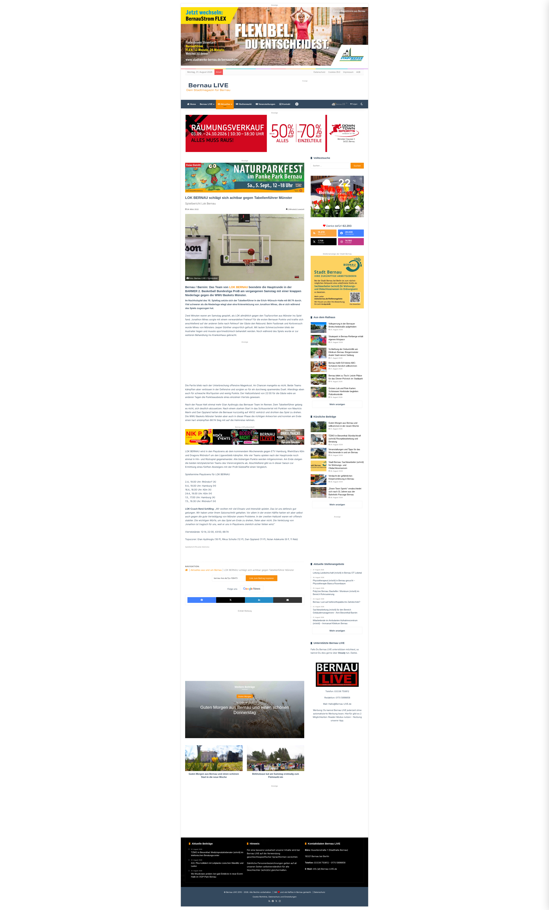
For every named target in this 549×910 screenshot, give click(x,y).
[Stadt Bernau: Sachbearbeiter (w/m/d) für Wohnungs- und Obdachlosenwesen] (318, 466)
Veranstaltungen (266, 104)
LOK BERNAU (238, 287)
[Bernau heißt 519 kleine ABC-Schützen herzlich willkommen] (318, 366)
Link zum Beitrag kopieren (261, 578)
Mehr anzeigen (337, 404)
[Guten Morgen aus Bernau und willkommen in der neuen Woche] (318, 426)
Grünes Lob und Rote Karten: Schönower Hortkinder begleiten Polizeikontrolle (343, 391)
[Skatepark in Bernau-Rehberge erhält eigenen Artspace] (318, 340)
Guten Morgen (244, 696)
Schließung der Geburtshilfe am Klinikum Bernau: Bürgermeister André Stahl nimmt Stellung (343, 352)
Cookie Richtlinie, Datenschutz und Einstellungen (275, 897)
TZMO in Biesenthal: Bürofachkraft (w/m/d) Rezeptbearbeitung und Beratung (345, 438)
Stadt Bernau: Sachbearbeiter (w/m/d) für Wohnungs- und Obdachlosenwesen (346, 465)
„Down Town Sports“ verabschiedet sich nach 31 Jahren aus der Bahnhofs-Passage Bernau (345, 491)
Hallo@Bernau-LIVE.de (339, 704)
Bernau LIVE (206, 104)
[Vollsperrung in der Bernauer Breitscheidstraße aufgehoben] (318, 327)
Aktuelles (225, 104)
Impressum (348, 72)
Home (192, 104)
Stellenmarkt (245, 104)
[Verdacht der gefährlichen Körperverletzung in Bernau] (318, 479)
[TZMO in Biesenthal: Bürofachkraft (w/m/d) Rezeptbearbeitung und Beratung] (318, 439)
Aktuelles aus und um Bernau (206, 570)
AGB (358, 72)
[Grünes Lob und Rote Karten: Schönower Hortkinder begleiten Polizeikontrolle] (318, 392)
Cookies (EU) (334, 72)
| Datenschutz (318, 892)
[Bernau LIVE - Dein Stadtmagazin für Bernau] (208, 87)
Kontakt (286, 104)
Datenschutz (319, 72)
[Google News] (251, 589)
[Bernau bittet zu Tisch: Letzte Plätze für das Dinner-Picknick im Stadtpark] (318, 379)
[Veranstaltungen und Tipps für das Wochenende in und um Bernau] (318, 453)
